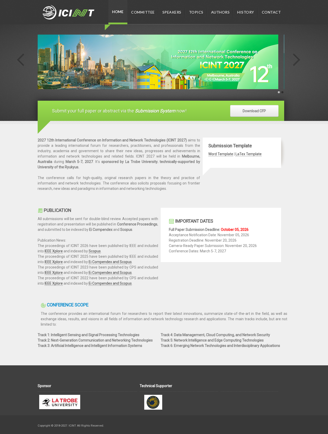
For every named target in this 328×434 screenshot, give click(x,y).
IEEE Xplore (54, 251)
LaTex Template (248, 154)
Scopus (95, 251)
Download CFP (254, 111)
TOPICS (196, 12)
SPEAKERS (171, 12)
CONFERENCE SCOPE (67, 304)
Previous (21, 60)
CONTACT (271, 12)
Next (296, 60)
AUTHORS (220, 12)
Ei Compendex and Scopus (110, 262)
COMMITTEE (143, 12)
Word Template (220, 154)
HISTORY (245, 12)
